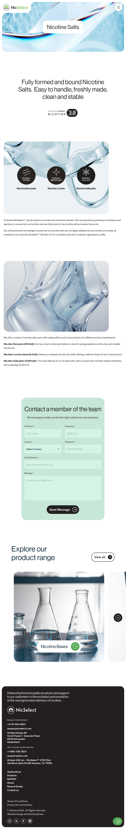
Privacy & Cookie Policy (19, 804)
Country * (28, 441)
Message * (28, 473)
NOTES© (11, 779)
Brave (40, 814)
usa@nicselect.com (17, 755)
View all (99, 557)
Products (12, 775)
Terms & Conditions (17, 801)
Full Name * (29, 426)
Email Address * (31, 457)
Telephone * (70, 441)
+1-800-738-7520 (16, 751)
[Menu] (118, 7)
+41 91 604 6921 (16, 724)
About (10, 782)
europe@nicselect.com (19, 728)
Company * (70, 426)
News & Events (15, 786)
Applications (14, 771)
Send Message (59, 509)
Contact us (13, 790)
